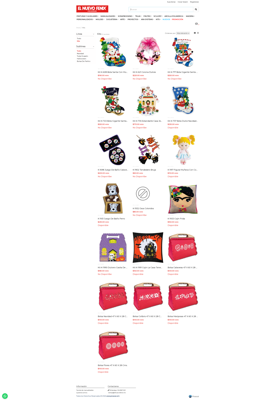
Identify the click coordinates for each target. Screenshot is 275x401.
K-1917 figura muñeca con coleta (184, 170)
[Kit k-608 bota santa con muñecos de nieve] (113, 52)
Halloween (81, 59)
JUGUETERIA (112, 19)
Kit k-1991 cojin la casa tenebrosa (149, 267)
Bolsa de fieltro (83, 61)
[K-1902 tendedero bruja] (148, 150)
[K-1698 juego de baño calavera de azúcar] (113, 150)
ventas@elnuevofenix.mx (117, 392)
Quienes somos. (81, 392)
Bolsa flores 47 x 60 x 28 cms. (112, 365)
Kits (78, 41)
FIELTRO (147, 16)
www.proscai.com (113, 396)
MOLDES (100, 19)
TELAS (138, 16)
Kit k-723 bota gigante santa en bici (116, 121)
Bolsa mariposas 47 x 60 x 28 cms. (184, 316)
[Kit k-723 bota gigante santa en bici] (113, 101)
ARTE (122, 19)
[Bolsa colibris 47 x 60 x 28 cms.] (148, 296)
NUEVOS (166, 19)
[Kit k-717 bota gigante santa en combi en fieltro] (183, 52)
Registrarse (194, 2)
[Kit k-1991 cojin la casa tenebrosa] (148, 247)
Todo (79, 38)
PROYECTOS (133, 19)
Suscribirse (171, 2)
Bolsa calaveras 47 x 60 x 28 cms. (184, 267)
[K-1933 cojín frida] (183, 198)
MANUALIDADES (108, 16)
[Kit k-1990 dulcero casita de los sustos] (113, 247)
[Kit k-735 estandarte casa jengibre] (148, 101)
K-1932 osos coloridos (143, 208)
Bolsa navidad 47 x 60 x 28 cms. (114, 316)
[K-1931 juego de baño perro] (113, 198)
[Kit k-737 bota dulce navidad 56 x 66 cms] (183, 101)
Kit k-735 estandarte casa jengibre (150, 121)
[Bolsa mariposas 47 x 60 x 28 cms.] (183, 296)
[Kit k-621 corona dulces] (148, 52)
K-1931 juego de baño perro (111, 218)
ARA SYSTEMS (147, 19)
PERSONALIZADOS (85, 19)
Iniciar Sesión (183, 2)
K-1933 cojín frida (176, 218)
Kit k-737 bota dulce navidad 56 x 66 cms (188, 121)
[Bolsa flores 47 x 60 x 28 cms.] (113, 345)
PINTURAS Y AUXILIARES (87, 16)
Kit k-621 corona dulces (144, 72)
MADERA (190, 16)
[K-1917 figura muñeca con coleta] (183, 150)
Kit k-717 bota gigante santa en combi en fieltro (192, 72)
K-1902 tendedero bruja (144, 170)
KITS (158, 19)
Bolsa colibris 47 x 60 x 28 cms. (148, 316)
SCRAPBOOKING (125, 16)
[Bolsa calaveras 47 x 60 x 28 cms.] (183, 247)
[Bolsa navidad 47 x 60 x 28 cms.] (113, 296)
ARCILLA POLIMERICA (173, 16)
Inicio (78, 28)
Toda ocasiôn (82, 56)
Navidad (80, 54)
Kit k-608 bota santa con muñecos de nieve (119, 72)
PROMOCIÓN (177, 19)
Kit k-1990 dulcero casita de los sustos (117, 267)
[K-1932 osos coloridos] (143, 193)
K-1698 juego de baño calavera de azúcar (118, 170)
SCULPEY (158, 16)
